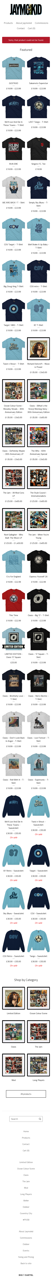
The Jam (26, 1181)
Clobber (26, 1206)
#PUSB (26, 1219)
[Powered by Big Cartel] (26, 1275)
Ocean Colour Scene (26, 1168)
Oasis (26, 1175)
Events (26, 1250)
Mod (26, 1187)
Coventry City (26, 1213)
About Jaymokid (24, 23)
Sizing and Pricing (26, 1257)
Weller (26, 1200)
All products (26, 1094)
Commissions (41, 23)
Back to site (26, 1263)
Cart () (31, 28)
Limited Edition (26, 1162)
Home (26, 1131)
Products (8, 23)
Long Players (26, 1194)
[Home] (26, 9)
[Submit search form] (40, 1119)
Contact (21, 28)
